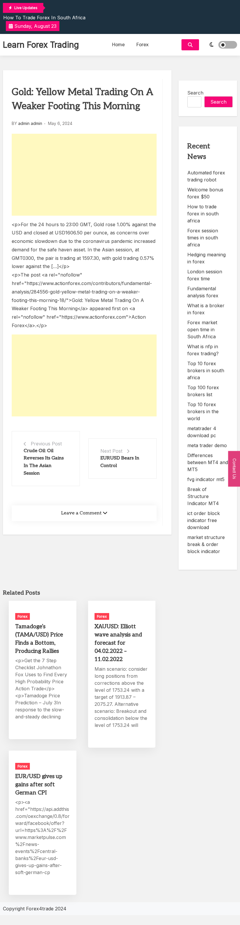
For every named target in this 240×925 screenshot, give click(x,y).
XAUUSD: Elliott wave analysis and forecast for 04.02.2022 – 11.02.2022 (118, 643)
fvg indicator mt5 (205, 479)
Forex (142, 44)
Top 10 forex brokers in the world (203, 411)
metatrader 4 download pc (201, 431)
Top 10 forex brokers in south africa (205, 370)
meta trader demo (207, 445)
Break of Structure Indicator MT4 (203, 496)
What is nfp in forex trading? (203, 350)
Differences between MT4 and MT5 (207, 462)
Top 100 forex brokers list (203, 391)
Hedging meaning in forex (206, 258)
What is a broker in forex (205, 309)
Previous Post (46, 444)
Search (195, 93)
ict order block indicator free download (203, 520)
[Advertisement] (84, 175)
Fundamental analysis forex (202, 292)
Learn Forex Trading (41, 45)
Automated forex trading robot (206, 176)
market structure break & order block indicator (206, 544)
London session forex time (204, 275)
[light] (219, 45)
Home (118, 44)
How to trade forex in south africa (44, 17)
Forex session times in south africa (202, 238)
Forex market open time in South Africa (202, 329)
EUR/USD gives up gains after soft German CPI (38, 784)
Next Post (111, 451)
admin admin (30, 123)
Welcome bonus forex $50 (205, 193)
